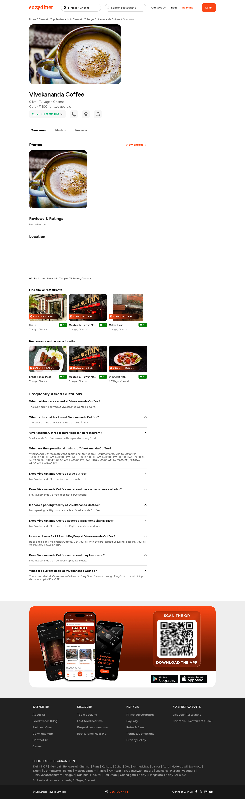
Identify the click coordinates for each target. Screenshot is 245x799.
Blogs (173, 7)
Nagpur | (70, 775)
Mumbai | (56, 766)
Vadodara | (189, 770)
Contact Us (158, 7)
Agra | (167, 766)
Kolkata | (108, 766)
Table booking (87, 714)
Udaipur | (83, 775)
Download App (42, 733)
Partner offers (42, 727)
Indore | (149, 770)
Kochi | (38, 770)
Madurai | (96, 775)
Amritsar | (116, 770)
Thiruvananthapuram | (48, 775)
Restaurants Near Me (91, 733)
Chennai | (85, 766)
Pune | (97, 766)
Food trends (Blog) (45, 721)
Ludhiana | (162, 770)
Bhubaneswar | (134, 770)
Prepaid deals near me (92, 727)
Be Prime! (188, 7)
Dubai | (119, 766)
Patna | (103, 770)
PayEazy (132, 721)
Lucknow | (196, 766)
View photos (135, 145)
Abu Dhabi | (111, 775)
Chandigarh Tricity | (134, 775)
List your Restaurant (187, 714)
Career (37, 746)
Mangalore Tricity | (161, 775)
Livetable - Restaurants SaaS (192, 721)
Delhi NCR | (41, 766)
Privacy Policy (136, 740)
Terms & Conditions (140, 733)
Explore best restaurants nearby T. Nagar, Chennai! (64, 780)
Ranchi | (68, 770)
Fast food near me (90, 721)
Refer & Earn (135, 727)
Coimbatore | (53, 770)
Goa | (128, 766)
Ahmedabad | (142, 766)
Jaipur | (157, 766)
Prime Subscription (140, 714)
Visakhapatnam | (86, 770)
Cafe (32, 107)
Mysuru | (175, 770)
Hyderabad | (180, 766)
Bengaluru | (70, 766)
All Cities (180, 774)
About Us (39, 714)
